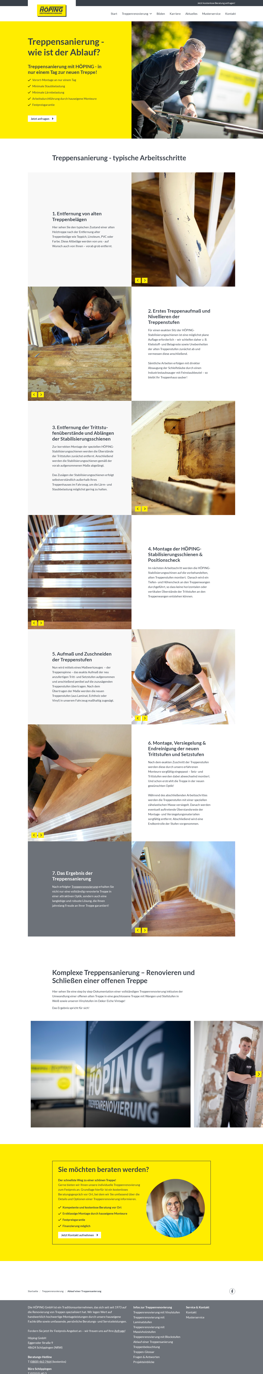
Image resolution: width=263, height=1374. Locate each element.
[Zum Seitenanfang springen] (255, 1366)
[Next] (258, 1074)
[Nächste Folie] (144, 280)
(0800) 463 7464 (41, 1361)
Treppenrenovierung (85, 886)
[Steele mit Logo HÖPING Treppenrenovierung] (52, 10)
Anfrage (119, 1331)
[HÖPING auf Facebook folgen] (232, 1291)
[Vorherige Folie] (137, 280)
